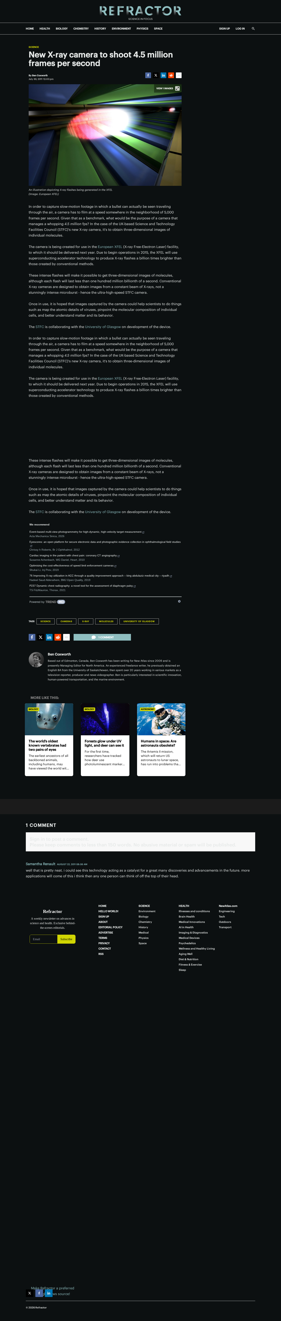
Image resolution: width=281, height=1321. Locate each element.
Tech (222, 916)
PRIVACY (104, 943)
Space (143, 943)
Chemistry (145, 922)
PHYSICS (142, 28)
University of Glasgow (103, 327)
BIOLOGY (62, 28)
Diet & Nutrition (188, 959)
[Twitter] (156, 75)
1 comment (106, 637)
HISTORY (100, 28)
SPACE (158, 28)
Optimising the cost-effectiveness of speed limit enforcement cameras (71, 565)
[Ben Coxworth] (36, 659)
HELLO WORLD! (108, 911)
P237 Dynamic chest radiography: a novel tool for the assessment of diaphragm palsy (81, 585)
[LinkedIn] (163, 75)
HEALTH (45, 28)
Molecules (106, 621)
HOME (30, 28)
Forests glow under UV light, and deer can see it (104, 743)
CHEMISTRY (81, 28)
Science (34, 47)
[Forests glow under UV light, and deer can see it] (105, 719)
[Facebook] (148, 75)
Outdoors (225, 922)
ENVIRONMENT (121, 28)
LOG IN (240, 28)
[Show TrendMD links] (179, 601)
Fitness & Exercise (190, 964)
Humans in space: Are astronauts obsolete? (158, 743)
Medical (144, 932)
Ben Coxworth (59, 654)
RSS (101, 954)
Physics (144, 938)
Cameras (66, 621)
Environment (147, 911)
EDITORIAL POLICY (110, 927)
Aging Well (185, 954)
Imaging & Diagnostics (193, 932)
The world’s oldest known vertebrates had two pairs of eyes (47, 745)
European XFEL (110, 247)
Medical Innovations (192, 922)
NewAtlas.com (228, 906)
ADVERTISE (105, 932)
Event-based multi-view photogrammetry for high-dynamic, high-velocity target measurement (85, 531)
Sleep (182, 970)
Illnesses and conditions (194, 911)
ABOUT (103, 922)
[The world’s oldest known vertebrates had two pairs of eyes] (49, 719)
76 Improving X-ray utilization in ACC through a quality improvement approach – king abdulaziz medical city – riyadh (99, 575)
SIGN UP (224, 28)
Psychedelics (187, 943)
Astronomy (147, 709)
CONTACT (104, 948)
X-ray (85, 621)
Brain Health (187, 916)
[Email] (179, 75)
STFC (40, 327)
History (143, 927)
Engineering (227, 911)
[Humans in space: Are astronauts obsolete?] (161, 719)
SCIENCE (144, 906)
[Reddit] (171, 75)
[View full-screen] (177, 88)
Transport (225, 927)
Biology (33, 709)
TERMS (102, 938)
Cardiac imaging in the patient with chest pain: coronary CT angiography (73, 555)
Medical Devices (189, 938)
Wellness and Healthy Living (197, 948)
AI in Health (186, 927)
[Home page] (140, 11)
